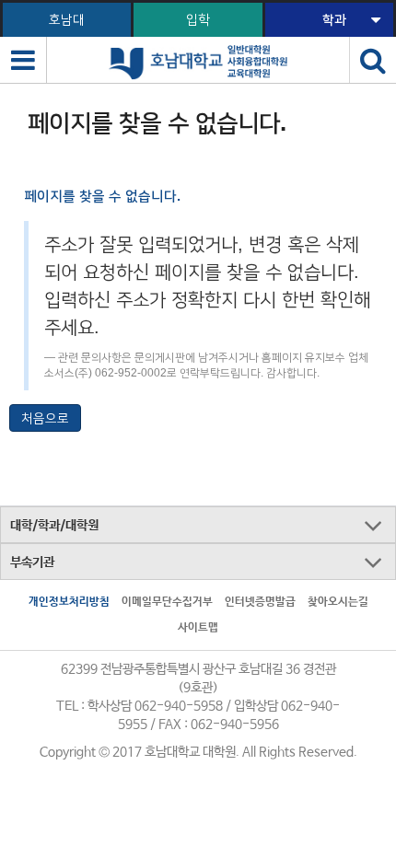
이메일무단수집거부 (167, 602)
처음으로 (45, 418)
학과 (334, 19)
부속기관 (32, 562)
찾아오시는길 (338, 602)
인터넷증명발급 (260, 602)
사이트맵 (198, 627)
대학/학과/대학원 (54, 525)
